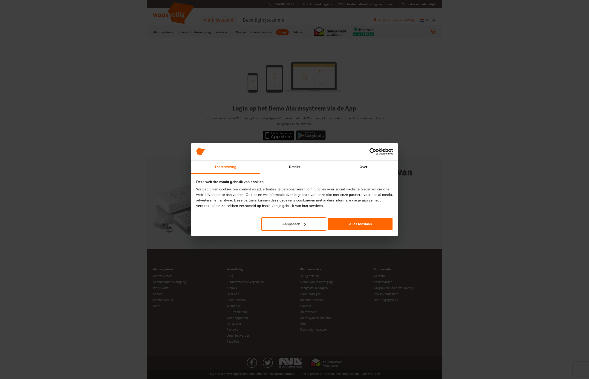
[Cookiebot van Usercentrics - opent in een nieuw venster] (373, 151)
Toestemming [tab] (225, 167)
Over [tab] (363, 167)
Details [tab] (294, 167)
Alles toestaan (360, 224)
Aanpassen (291, 224)
